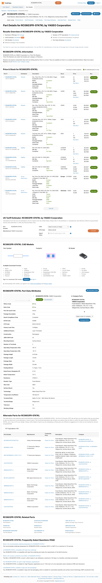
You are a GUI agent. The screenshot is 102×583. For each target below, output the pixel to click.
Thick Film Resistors (12, 10)
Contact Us (16, 576)
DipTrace (64, 272)
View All (51, 208)
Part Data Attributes (50, 20)
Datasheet (49, 299)
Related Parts (72, 20)
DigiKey (23, 147)
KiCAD (83, 268)
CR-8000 (7, 272)
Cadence (26, 270)
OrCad (45, 268)
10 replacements (74, 35)
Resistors (4, 10)
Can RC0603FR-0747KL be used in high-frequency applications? (21, 561)
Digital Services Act (79, 576)
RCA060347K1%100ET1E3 (11, 440)
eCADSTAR (46, 274)
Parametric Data (93, 290)
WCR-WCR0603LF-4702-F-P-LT (13, 455)
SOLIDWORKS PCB (48, 276)
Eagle (25, 268)
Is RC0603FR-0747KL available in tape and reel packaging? (20, 567)
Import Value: (41, 234)
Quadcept (27, 276)
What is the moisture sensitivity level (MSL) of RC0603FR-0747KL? (22, 556)
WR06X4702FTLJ (9, 470)
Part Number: (5, 227)
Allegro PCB (8, 270)
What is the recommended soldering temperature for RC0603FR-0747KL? (24, 544)
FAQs (79, 20)
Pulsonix (7, 276)
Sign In (98, 3)
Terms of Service (68, 576)
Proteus (84, 274)
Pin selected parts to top (92, 69)
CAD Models (39, 20)
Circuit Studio (66, 270)
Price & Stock (19, 20)
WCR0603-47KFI (8, 447)
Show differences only (21, 300)
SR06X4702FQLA (9, 492)
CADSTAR (46, 270)
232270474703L (8, 506)
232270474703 (8, 463)
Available (17, 37)
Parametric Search (47, 576)
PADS (63, 268)
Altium (6, 268)
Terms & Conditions (35, 283)
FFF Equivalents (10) (12, 428)
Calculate (93, 230)
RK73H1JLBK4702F (9, 478)
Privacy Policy (48, 283)
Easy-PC (26, 274)
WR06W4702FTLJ (9, 486)
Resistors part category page (21, 61)
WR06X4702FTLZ (9, 499)
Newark (23, 77)
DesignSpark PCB (29, 272)
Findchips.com (6, 3)
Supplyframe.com (60, 581)
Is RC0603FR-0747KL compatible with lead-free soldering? (19, 550)
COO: (40, 226)
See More (75, 83)
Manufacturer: (7, 231)
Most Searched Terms (34, 576)
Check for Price (49, 440)
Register (91, 3)
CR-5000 (84, 270)
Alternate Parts (62, 20)
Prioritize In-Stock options (73, 69)
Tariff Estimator (29, 20)
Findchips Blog (82, 3)
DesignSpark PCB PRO (49, 272)
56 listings (21, 35)
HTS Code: (42, 230)
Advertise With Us (58, 578)
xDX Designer (85, 272)
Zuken (83, 276)
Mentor (64, 274)
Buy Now (93, 77)
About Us (23, 576)
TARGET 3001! (66, 276)
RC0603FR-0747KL (11, 77)
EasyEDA (7, 274)
